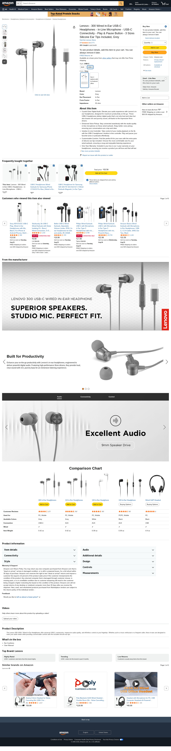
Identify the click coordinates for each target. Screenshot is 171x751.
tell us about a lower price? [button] (28, 597)
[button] (4, 9)
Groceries (72, 9)
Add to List (146, 98)
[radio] (4, 27)
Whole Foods (83, 9)
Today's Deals (95, 9)
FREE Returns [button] (85, 55)
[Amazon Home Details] (160, 9)
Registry (137, 9)
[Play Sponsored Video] (85, 684)
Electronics (5, 19)
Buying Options (125, 504)
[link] (43, 173)
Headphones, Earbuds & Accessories (22, 19)
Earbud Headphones (59, 19)
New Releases (61, 9)
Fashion (128, 9)
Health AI (12, 9)
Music (144, 9)
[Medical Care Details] (28, 9)
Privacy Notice (68, 739)
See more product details (90, 151)
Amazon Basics (36, 9)
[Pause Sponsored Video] (54, 689)
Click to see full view (42, 95)
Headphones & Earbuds (43, 19)
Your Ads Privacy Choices (111, 739)
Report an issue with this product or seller (97, 155)
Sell (122, 9)
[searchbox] (70, 3)
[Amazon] (8, 3)
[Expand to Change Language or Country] (132, 4)
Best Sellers (49, 9)
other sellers (106, 58)
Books (105, 9)
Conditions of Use (56, 739)
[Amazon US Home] (63, 733)
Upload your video (10, 619)
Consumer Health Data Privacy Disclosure (87, 739)
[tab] (83, 389)
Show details (93, 184)
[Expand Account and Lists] (148, 4)
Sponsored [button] (5, 668)
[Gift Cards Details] (118, 9)
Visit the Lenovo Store (88, 40)
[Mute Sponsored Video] (54, 693)
